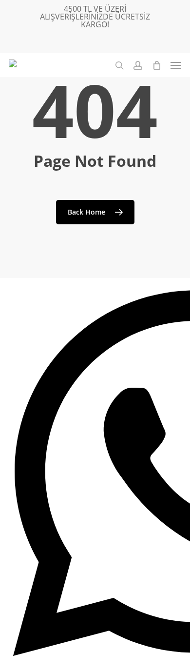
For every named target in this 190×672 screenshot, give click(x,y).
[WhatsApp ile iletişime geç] (95, 475)
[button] (176, 65)
